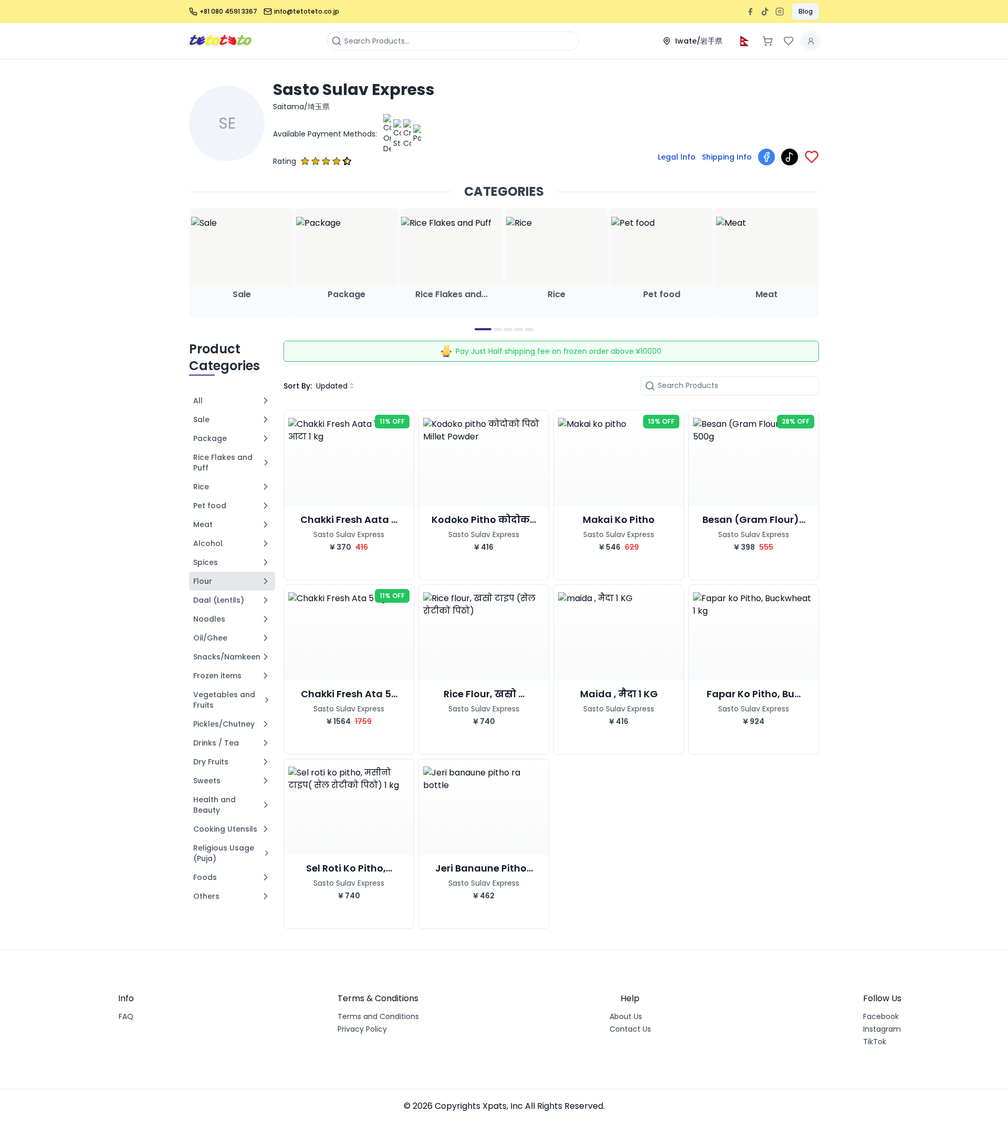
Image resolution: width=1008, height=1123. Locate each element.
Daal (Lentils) (218, 600)
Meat (203, 524)
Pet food (209, 505)
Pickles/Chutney (224, 724)
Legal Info (677, 157)
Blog (806, 11)
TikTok (874, 1041)
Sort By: (298, 386)
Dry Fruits (210, 762)
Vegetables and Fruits (224, 699)
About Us (626, 1016)
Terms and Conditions (378, 1016)
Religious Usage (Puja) (223, 853)
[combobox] (336, 385)
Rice (201, 486)
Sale (201, 419)
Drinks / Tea (216, 743)
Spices (205, 562)
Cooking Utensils (225, 829)
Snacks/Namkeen (226, 657)
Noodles (209, 619)
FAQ (126, 1016)
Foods (205, 877)
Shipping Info (727, 157)
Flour (202, 581)
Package (210, 438)
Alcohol (208, 543)
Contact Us (630, 1029)
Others (206, 896)
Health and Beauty (214, 804)
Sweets (206, 780)
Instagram (882, 1029)
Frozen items (217, 675)
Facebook (881, 1016)
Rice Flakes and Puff (223, 462)
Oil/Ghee (210, 638)
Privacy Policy (362, 1029)
